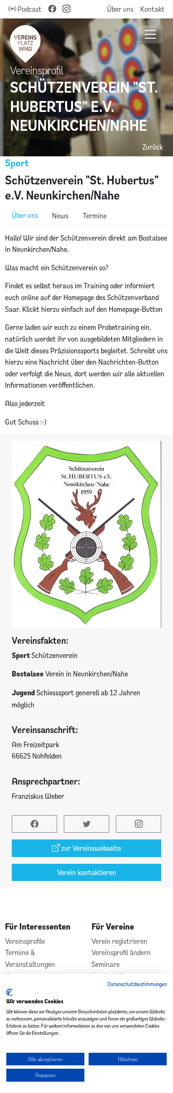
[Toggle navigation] (150, 34)
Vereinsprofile (25, 941)
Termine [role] (95, 215)
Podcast (29, 9)
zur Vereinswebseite (90, 848)
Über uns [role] (25, 215)
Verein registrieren (119, 941)
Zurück (152, 147)
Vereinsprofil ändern (121, 952)
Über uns (120, 9)
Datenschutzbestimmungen (137, 984)
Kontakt (152, 9)
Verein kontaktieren (86, 872)
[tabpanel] (86, 330)
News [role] (60, 215)
